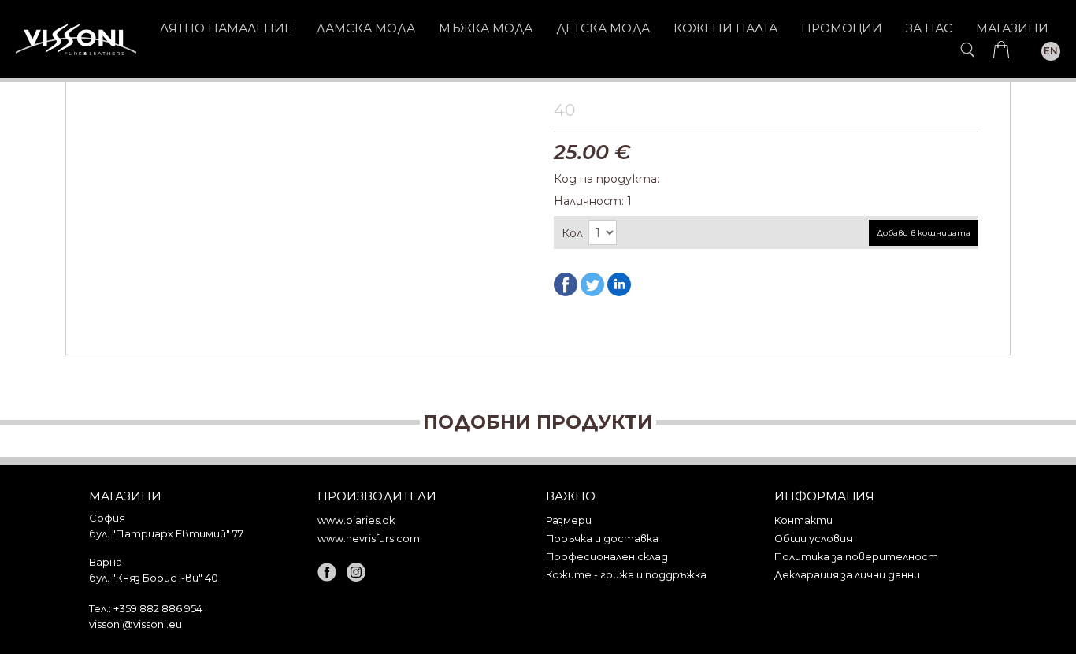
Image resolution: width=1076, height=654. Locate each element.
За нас (929, 27)
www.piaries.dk (356, 520)
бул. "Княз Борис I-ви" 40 (153, 577)
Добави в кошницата (923, 233)
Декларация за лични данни (847, 575)
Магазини (1012, 27)
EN (1051, 51)
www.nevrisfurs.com (368, 538)
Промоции (841, 27)
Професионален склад (607, 557)
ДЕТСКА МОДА (603, 27)
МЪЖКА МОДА (485, 27)
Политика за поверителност (856, 557)
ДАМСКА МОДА (365, 27)
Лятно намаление (226, 27)
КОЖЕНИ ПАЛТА (725, 27)
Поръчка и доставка (602, 538)
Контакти (803, 520)
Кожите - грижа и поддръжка (626, 575)
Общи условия (813, 538)
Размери (569, 520)
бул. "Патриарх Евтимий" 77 (166, 533)
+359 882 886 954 (157, 608)
